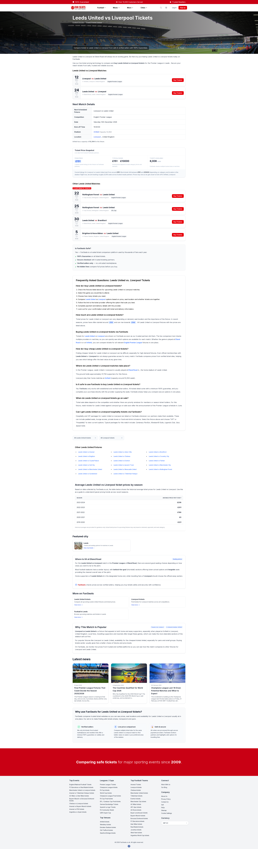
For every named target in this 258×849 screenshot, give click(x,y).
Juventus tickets (136, 830)
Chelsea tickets (136, 790)
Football (100, 8)
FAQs (163, 807)
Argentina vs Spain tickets (77, 812)
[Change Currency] (166, 7)
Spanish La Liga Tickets (108, 807)
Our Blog (164, 787)
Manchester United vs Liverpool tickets (82, 790)
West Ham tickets (136, 832)
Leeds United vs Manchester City (160, 465)
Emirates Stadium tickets (108, 827)
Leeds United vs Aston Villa (123, 452)
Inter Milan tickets (136, 824)
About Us (164, 796)
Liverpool (97, 137)
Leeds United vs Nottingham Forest (160, 469)
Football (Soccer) (78, 22)
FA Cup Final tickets (106, 799)
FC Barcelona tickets (137, 821)
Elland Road (132, 370)
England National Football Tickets (80, 784)
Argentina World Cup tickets (140, 835)
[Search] (161, 7)
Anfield (96, 132)
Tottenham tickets (136, 796)
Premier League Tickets (108, 784)
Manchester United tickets (139, 793)
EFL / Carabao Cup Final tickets (110, 801)
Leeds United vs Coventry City (159, 456)
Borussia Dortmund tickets (139, 818)
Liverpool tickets (136, 787)
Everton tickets (135, 799)
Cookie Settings (166, 813)
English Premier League (94, 22)
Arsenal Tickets (136, 784)
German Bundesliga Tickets (109, 804)
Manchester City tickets (138, 801)
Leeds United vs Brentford (157, 452)
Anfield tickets (104, 822)
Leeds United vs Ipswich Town (124, 465)
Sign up (182, 7)
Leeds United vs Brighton (86, 456)
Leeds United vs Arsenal (86, 452)
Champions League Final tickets (110, 796)
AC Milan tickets (136, 804)
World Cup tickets (106, 793)
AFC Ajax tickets (136, 807)
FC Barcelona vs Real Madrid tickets (81, 787)
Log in (174, 7)
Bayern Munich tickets (138, 815)
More (129, 8)
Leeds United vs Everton (122, 461)
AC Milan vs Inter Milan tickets (79, 796)
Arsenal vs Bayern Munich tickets (80, 806)
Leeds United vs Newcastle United (125, 469)
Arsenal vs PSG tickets (76, 809)
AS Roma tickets (136, 810)
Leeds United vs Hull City (86, 465)
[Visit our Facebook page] (129, 846)
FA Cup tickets (104, 790)
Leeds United (85, 183)
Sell (162, 805)
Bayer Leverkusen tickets (139, 813)
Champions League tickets (109, 787)
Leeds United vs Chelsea (122, 456)
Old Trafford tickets (106, 830)
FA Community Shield (107, 810)
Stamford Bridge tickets (108, 833)
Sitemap (164, 810)
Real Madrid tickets (137, 827)
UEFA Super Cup (105, 813)
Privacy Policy (166, 799)
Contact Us (165, 802)
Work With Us (165, 784)
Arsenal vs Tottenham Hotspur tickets (81, 793)
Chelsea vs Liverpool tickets (78, 803)
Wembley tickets (105, 824)
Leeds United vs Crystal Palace (88, 461)
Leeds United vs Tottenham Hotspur (125, 474)
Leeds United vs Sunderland (87, 474)
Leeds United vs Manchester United (90, 469)
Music (115, 8)
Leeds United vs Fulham (157, 461)
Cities (143, 8)
